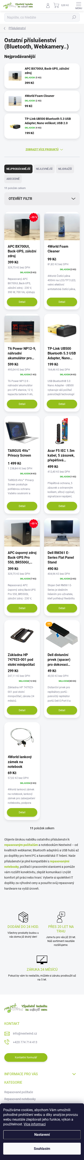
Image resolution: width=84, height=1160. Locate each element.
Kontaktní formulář (26, 1057)
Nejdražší (65, 168)
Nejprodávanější (18, 168)
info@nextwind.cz (25, 1033)
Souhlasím (42, 1149)
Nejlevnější (44, 168)
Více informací (35, 1124)
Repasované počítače (18, 1092)
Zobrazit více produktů (42, 149)
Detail (22, 301)
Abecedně (13, 178)
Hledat (74, 17)
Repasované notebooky (20, 1099)
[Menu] (78, 5)
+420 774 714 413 (25, 1042)
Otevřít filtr (20, 199)
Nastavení (42, 1135)
